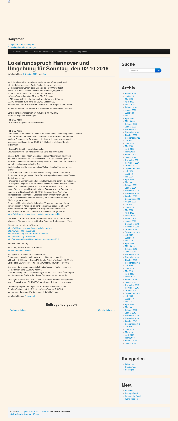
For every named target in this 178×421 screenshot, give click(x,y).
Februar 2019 (131, 248)
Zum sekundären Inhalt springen (22, 47)
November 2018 (132, 257)
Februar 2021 (131, 185)
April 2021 (129, 179)
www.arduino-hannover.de (19, 250)
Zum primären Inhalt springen (21, 44)
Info (27, 51)
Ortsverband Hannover (43, 51)
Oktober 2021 (131, 165)
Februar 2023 (131, 123)
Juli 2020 (129, 204)
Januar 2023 (130, 126)
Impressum (83, 51)
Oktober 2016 (131, 321)
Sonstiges (129, 369)
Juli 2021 (129, 171)
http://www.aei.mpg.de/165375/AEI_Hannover (28, 233)
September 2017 (132, 293)
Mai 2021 (129, 176)
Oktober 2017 (131, 290)
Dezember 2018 (132, 254)
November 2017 (132, 287)
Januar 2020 (130, 221)
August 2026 (130, 93)
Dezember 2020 (132, 190)
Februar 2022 (131, 154)
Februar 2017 (131, 310)
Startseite (17, 51)
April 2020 (129, 212)
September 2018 (132, 262)
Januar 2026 (130, 110)
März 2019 (130, 246)
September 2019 (132, 232)
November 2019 (132, 226)
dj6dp (43, 73)
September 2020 (132, 198)
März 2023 (130, 121)
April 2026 (129, 101)
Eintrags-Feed (131, 393)
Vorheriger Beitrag (17, 310)
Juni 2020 (129, 207)
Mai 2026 (129, 98)
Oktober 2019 (131, 229)
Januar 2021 (130, 187)
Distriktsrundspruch (65, 51)
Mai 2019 (129, 240)
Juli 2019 (129, 235)
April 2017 (129, 304)
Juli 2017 (129, 296)
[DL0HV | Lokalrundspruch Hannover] (89, 17)
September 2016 (132, 323)
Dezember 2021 (132, 160)
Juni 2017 (129, 298)
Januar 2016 (130, 343)
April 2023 (129, 118)
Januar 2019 (130, 251)
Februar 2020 (131, 218)
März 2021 (130, 182)
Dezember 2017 (132, 285)
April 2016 (129, 335)
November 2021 (132, 162)
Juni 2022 (129, 143)
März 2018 (130, 276)
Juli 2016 (129, 326)
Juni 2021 (129, 173)
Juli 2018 (129, 265)
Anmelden (129, 390)
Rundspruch (30, 296)
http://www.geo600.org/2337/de (21, 230)
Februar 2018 (131, 279)
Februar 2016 (131, 340)
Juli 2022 (129, 140)
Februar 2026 (131, 107)
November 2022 (132, 132)
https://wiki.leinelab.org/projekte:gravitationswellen (30, 228)
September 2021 (132, 168)
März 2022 (130, 151)
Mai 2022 (129, 146)
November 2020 (132, 193)
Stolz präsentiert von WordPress (24, 414)
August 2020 (130, 201)
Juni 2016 (129, 329)
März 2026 (130, 104)
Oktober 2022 (131, 135)
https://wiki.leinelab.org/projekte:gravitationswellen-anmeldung (35, 214)
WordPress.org (131, 398)
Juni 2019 (129, 237)
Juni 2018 (129, 268)
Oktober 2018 (131, 260)
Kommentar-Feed (133, 396)
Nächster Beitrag (106, 310)
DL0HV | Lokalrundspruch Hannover (33, 411)
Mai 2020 (129, 210)
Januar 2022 (130, 157)
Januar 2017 (130, 312)
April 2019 (129, 243)
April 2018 (129, 273)
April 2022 (129, 148)
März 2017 (130, 307)
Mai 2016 (129, 332)
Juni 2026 (129, 96)
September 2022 (132, 137)
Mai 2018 (129, 271)
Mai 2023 (129, 115)
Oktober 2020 (131, 196)
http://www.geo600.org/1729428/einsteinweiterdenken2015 (33, 239)
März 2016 (130, 337)
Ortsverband (130, 364)
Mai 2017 (129, 301)
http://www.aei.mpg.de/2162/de (21, 236)
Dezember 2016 (132, 315)
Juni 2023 (129, 112)
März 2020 (130, 215)
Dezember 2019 (132, 223)
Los (158, 70)
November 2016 (132, 318)
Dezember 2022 (132, 129)
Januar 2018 (130, 282)
